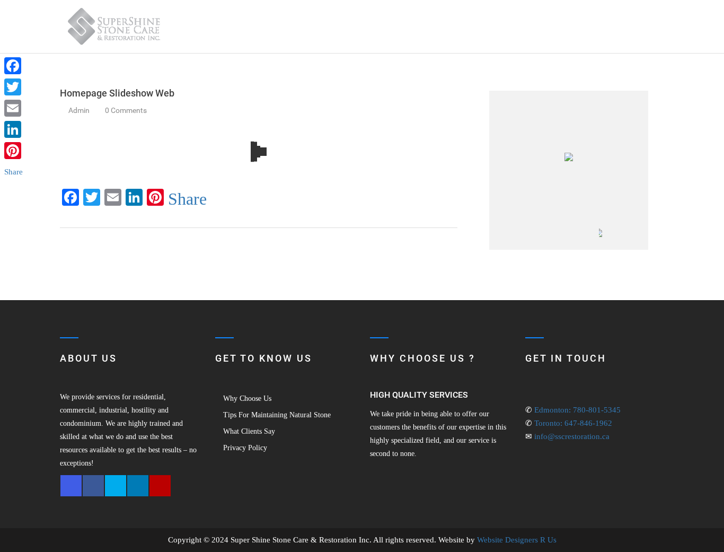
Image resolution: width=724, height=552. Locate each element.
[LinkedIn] (13, 129)
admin (79, 110)
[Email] (13, 108)
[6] (579, 239)
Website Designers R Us (517, 540)
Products (488, 26)
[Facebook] (13, 65)
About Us (383, 26)
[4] (540, 239)
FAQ (587, 26)
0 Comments (126, 110)
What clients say (249, 431)
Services (430, 26)
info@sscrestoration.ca (572, 436)
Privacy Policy (245, 448)
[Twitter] (13, 87)
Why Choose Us (247, 398)
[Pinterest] (13, 150)
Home (344, 26)
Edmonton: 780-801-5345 (577, 410)
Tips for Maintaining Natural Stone (277, 415)
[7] (501, 239)
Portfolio (538, 26)
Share (187, 198)
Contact (622, 26)
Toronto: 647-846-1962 (573, 423)
